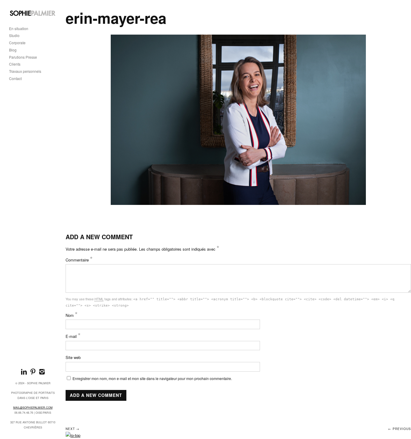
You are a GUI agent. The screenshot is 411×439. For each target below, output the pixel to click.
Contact (15, 78)
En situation (18, 28)
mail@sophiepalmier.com (33, 408)
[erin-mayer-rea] (238, 120)
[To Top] (73, 435)
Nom (72, 315)
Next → (72, 429)
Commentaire (79, 260)
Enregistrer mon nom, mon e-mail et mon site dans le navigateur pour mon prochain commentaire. (152, 378)
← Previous (399, 429)
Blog (13, 50)
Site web (73, 357)
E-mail (73, 336)
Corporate (17, 43)
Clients (14, 64)
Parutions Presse (23, 57)
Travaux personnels (25, 71)
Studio (14, 35)
